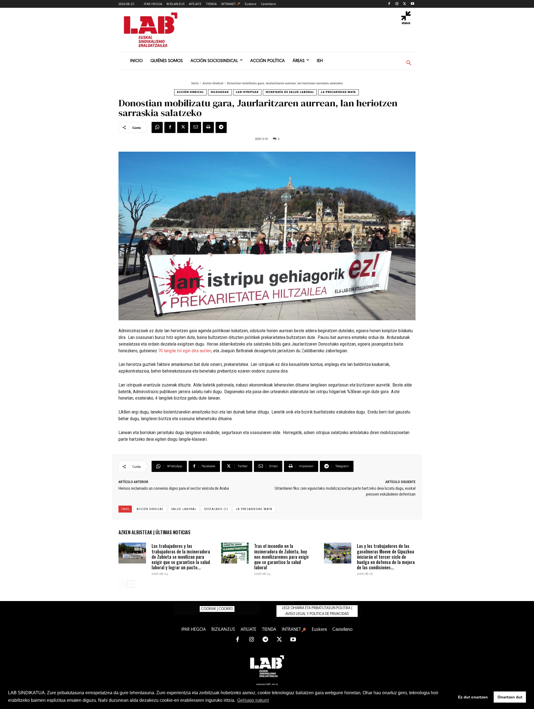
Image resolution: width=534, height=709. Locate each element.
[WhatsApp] (157, 127)
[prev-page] (121, 584)
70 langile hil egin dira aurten (184, 350)
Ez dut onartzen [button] (473, 697)
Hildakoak (220, 92)
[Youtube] (412, 4)
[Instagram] (397, 4)
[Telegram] (221, 127)
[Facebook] (389, 4)
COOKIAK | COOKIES (217, 609)
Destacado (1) (216, 509)
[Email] (195, 127)
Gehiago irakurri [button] (253, 700)
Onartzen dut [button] (510, 697)
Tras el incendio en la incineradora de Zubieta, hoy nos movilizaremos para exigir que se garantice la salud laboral (281, 557)
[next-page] (130, 584)
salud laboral (183, 509)
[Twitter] (404, 4)
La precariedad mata (338, 92)
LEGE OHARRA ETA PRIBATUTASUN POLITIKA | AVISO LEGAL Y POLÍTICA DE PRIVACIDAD (317, 611)
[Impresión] (208, 127)
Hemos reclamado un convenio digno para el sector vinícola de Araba (173, 488)
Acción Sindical (212, 83)
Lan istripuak (247, 92)
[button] (409, 63)
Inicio (195, 83)
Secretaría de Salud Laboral (290, 92)
